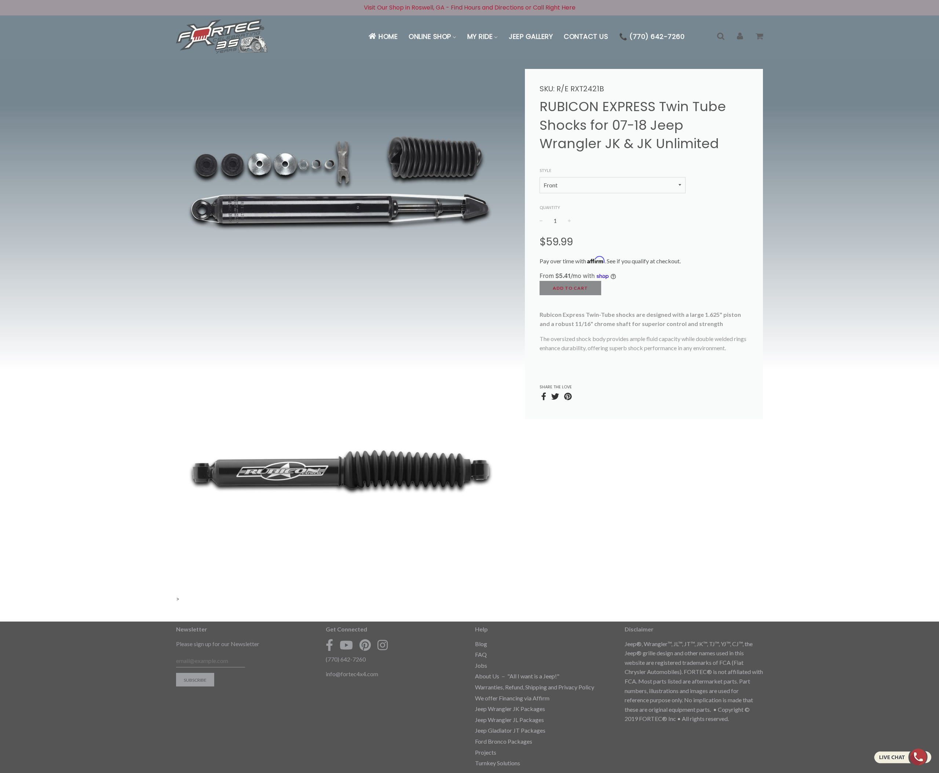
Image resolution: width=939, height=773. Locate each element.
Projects (485, 752)
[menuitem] (382, 36)
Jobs (481, 665)
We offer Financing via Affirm (512, 698)
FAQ (481, 654)
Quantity (550, 207)
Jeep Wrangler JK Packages (510, 708)
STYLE (545, 170)
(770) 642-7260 (346, 659)
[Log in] (740, 36)
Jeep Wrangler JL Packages (509, 719)
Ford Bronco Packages (503, 741)
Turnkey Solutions (497, 762)
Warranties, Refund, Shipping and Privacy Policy (534, 687)
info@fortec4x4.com (352, 673)
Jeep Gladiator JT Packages (510, 730)
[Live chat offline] (902, 757)
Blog (481, 643)
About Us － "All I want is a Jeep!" (517, 676)
